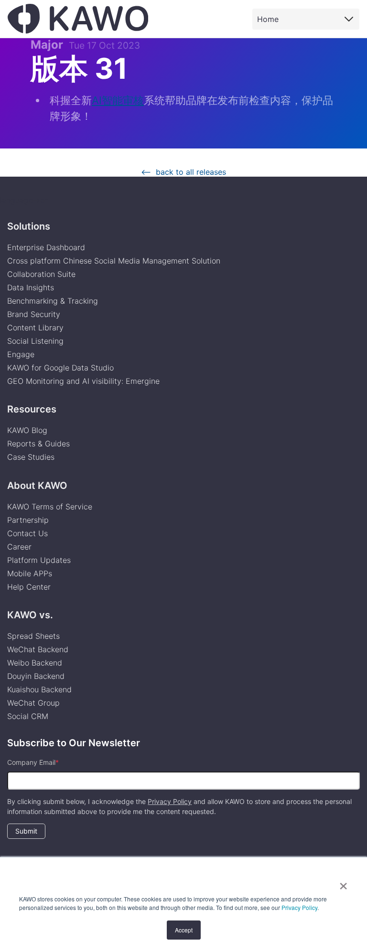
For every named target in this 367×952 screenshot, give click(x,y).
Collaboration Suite (41, 274)
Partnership (28, 520)
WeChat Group (33, 703)
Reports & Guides (38, 443)
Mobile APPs (29, 573)
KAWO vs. (30, 615)
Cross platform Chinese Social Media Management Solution (113, 260)
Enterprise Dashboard (46, 247)
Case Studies (30, 457)
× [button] (343, 883)
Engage (20, 354)
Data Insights (30, 287)
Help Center (29, 587)
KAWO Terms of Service (51, 506)
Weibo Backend (34, 662)
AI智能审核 (118, 100)
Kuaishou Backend (39, 689)
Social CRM (27, 716)
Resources (31, 409)
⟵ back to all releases (183, 172)
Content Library (35, 327)
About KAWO (37, 485)
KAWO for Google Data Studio (60, 367)
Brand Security (33, 314)
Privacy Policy (299, 907)
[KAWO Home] (78, 18)
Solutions (28, 226)
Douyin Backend (36, 676)
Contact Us (27, 533)
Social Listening (35, 341)
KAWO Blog (27, 430)
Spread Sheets (33, 636)
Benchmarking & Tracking (52, 301)
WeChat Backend (37, 649)
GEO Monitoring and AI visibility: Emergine (83, 381)
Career (19, 546)
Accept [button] (184, 930)
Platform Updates (39, 560)
